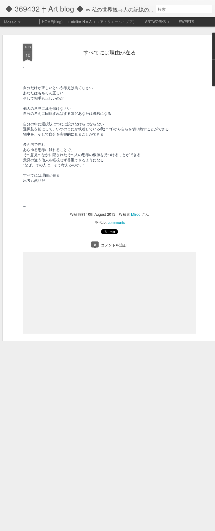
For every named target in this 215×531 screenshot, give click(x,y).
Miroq (136, 214)
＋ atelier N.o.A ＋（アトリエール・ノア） (101, 21)
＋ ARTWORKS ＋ (155, 21)
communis (116, 222)
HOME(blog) (52, 21)
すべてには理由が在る (109, 52)
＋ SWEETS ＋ (186, 21)
